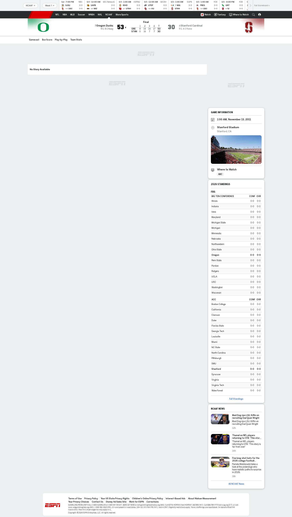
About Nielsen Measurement (202, 498)
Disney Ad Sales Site (116, 502)
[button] (253, 14)
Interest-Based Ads (175, 498)
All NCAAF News (236, 484)
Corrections (153, 502)
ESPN (41, 14)
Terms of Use (75, 498)
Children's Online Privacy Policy (147, 498)
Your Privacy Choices (78, 502)
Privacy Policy (91, 498)
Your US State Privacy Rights (115, 498)
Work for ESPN (136, 502)
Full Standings (236, 399)
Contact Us (97, 502)
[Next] (250, 5)
